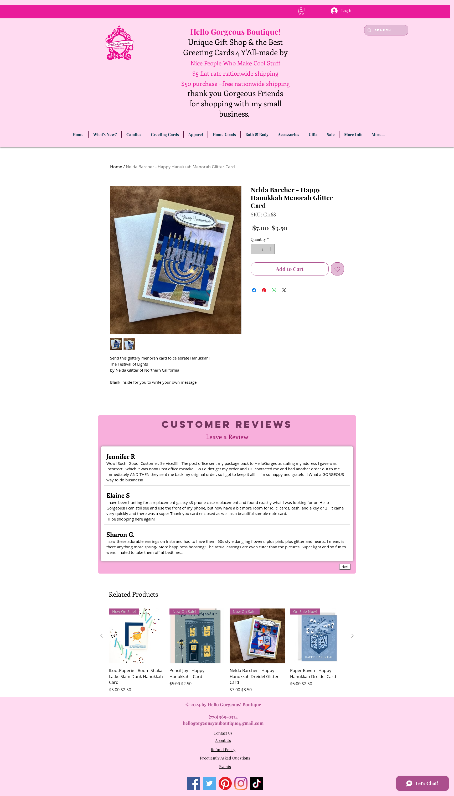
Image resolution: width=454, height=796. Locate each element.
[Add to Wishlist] (337, 268)
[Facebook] (193, 783)
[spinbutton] (263, 249)
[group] (227, 650)
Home (116, 167)
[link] (301, 10)
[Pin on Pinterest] (264, 290)
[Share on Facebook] (254, 290)
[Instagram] (240, 783)
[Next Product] (352, 636)
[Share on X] (284, 290)
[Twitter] (209, 783)
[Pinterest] (225, 783)
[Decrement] (255, 249)
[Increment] (270, 249)
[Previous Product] (101, 636)
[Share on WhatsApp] (274, 290)
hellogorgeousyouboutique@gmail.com (223, 723)
